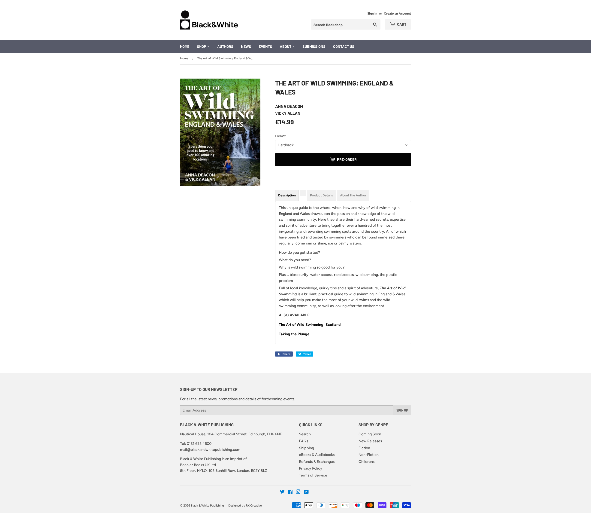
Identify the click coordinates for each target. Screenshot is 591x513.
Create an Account (397, 13)
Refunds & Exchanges (317, 461)
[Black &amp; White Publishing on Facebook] (290, 492)
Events (265, 46)
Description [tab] (287, 195)
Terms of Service (313, 475)
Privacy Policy (310, 468)
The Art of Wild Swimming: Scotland (310, 324)
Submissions (314, 46)
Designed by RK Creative (245, 505)
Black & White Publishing (207, 505)
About (286, 46)
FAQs (303, 441)
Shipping (306, 448)
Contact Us (343, 46)
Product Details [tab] (321, 195)
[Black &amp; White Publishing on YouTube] (306, 492)
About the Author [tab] (353, 195)
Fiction (364, 448)
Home (184, 46)
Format (280, 136)
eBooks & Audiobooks (317, 454)
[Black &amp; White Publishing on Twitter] (282, 492)
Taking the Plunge (294, 334)
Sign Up (402, 410)
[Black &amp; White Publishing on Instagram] (298, 492)
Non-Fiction (369, 454)
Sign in (372, 13)
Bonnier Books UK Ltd (198, 465)
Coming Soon (370, 434)
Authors (225, 46)
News (246, 46)
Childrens (366, 461)
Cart (401, 24)
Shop (202, 46)
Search (305, 434)
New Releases (370, 441)
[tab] (303, 193)
